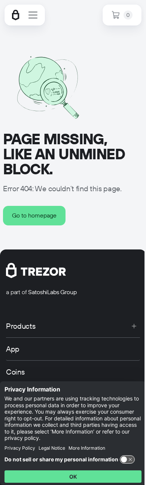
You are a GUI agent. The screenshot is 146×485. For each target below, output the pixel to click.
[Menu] (33, 15)
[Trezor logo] (15, 15)
